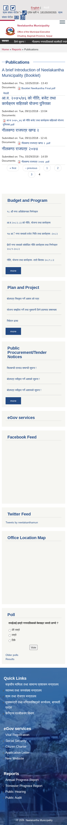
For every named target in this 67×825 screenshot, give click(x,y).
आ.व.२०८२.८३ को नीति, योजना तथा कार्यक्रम (28, 222)
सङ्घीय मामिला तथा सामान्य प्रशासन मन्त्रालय (31, 684)
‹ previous (31, 168)
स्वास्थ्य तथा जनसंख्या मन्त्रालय (23, 690)
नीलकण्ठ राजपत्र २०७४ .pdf (35, 161)
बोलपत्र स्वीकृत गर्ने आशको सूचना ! (23, 378)
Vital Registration (17, 735)
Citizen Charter (15, 746)
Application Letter (17, 752)
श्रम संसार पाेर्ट (10, 12)
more (13, 270)
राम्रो (14, 634)
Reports (16, 49)
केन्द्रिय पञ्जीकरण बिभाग (19, 713)
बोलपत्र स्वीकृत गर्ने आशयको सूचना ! (24, 390)
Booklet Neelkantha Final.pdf (38, 88)
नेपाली (46, 7)
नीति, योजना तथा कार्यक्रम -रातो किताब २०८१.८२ (30, 259)
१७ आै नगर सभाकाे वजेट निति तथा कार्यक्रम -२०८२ (32, 233)
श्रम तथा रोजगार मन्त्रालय (20, 696)
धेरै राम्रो (16, 629)
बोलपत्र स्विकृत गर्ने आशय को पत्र (23, 298)
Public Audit (13, 797)
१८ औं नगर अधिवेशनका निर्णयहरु (22, 211)
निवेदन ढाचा (12, 320)
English (35, 7)
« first (13, 168)
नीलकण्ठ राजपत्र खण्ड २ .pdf (35, 143)
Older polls (12, 654)
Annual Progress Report (22, 780)
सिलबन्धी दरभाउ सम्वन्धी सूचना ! (21, 367)
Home (5, 49)
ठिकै (13, 640)
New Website (14, 758)
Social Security (15, 741)
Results (10, 659)
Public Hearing (15, 791)
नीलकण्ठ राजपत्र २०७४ (20, 148)
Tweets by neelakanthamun (22, 522)
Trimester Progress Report (23, 786)
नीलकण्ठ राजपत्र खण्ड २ (20, 130)
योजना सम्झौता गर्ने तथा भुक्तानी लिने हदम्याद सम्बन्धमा (32, 309)
